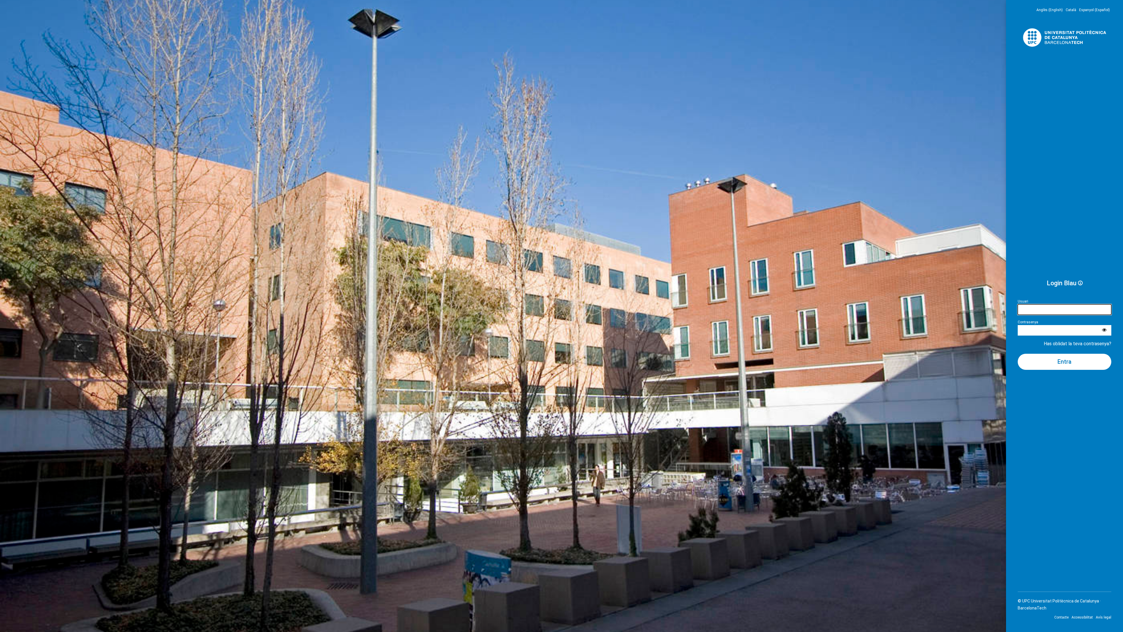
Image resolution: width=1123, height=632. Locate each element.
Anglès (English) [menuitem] (1049, 10)
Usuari (1023, 301)
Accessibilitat (1082, 617)
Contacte (1061, 617)
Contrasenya (1028, 322)
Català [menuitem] (1071, 10)
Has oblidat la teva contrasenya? (1077, 343)
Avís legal (1103, 617)
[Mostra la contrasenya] (1104, 330)
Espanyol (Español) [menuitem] (1094, 10)
